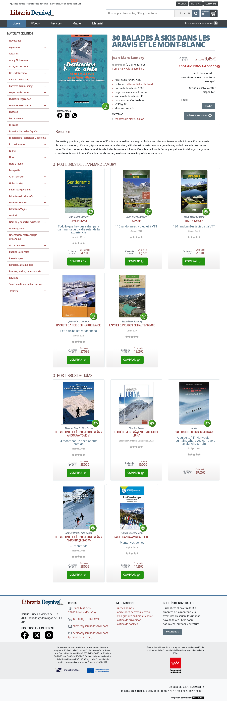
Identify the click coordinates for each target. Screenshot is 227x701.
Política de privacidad (128, 620)
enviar (208, 106)
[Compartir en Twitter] (67, 115)
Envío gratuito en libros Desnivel (65, 3)
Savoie (136, 220)
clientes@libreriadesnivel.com (90, 626)
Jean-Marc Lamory (128, 57)
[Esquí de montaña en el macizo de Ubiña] (136, 403)
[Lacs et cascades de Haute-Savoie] (132, 296)
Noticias (196, 3)
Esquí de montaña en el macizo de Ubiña (136, 433)
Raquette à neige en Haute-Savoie (78, 325)
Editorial (210, 3)
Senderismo (78, 220)
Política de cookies (126, 624)
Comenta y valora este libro (128, 68)
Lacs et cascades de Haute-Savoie (132, 325)
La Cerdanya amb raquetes (132, 537)
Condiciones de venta (37, 3)
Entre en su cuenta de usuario (198, 23)
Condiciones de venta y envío (132, 612)
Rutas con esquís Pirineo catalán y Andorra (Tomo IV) (78, 538)
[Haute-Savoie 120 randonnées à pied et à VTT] (194, 191)
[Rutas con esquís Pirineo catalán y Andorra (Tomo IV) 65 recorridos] (79, 507)
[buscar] (195, 13)
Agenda (182, 3)
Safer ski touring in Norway (194, 432)
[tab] (63, 132)
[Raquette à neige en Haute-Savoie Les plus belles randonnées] (78, 296)
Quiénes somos (17, 3)
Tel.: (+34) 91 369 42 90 (86, 619)
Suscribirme (172, 631)
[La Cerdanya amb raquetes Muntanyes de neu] (132, 507)
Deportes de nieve (124, 119)
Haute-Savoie (194, 220)
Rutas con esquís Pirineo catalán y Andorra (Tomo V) (78, 433)
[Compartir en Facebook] (59, 115)
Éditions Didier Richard (139, 84)
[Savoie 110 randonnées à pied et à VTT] (136, 191)
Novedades (15, 40)
